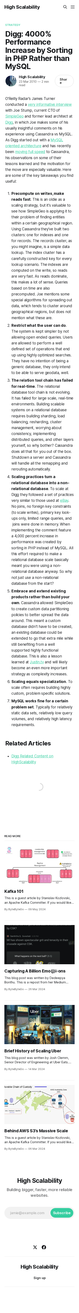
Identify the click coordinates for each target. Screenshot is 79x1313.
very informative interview (50, 104)
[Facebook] (44, 1247)
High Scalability (22, 7)
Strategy (12, 25)
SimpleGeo (14, 116)
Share (63, 81)
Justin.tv (37, 662)
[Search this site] (65, 6)
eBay (64, 500)
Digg (9, 122)
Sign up (40, 1278)
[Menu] (72, 6)
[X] (35, 1247)
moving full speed (30, 152)
